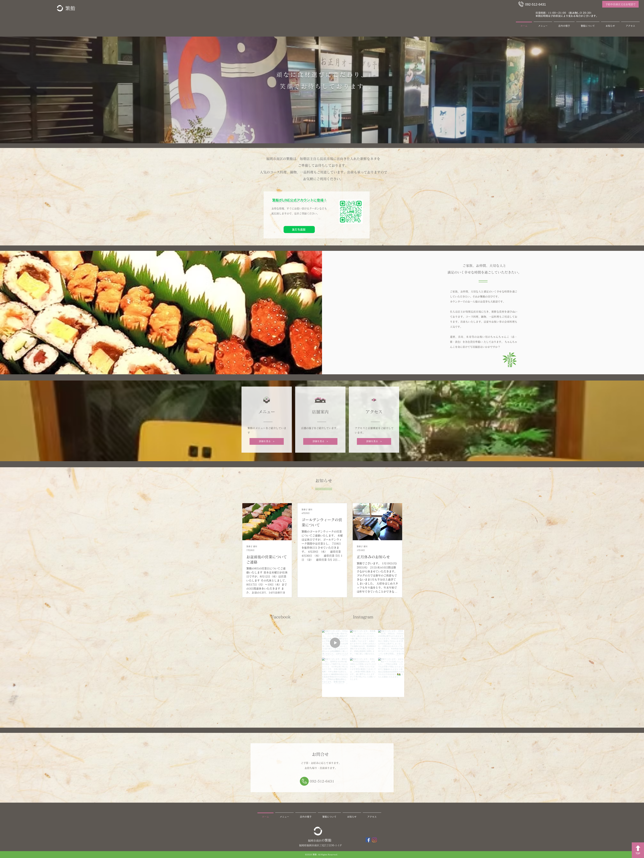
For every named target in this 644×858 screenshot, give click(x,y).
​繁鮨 (70, 8)
